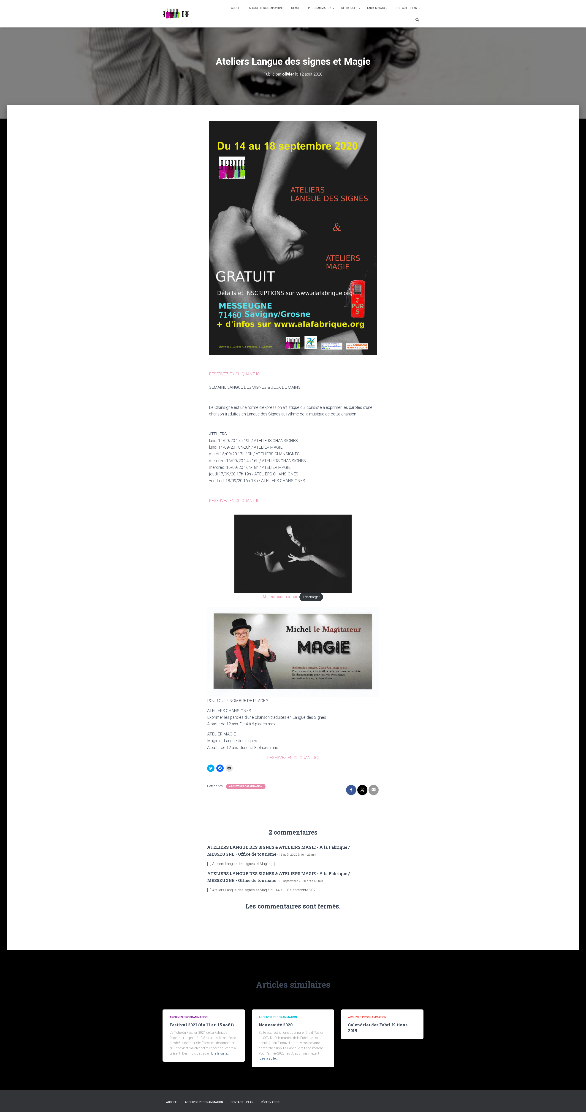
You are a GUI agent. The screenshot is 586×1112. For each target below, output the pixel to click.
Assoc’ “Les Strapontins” (266, 8)
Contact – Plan (406, 8)
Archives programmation (245, 786)
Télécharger (311, 597)
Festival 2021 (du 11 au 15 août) (201, 1025)
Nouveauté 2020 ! (276, 1025)
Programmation (320, 8)
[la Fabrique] (176, 13)
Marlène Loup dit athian (280, 597)
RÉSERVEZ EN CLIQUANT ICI (235, 374)
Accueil (236, 8)
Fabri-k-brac (376, 8)
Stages (296, 8)
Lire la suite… (220, 1053)
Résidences (349, 8)
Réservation (270, 1102)
